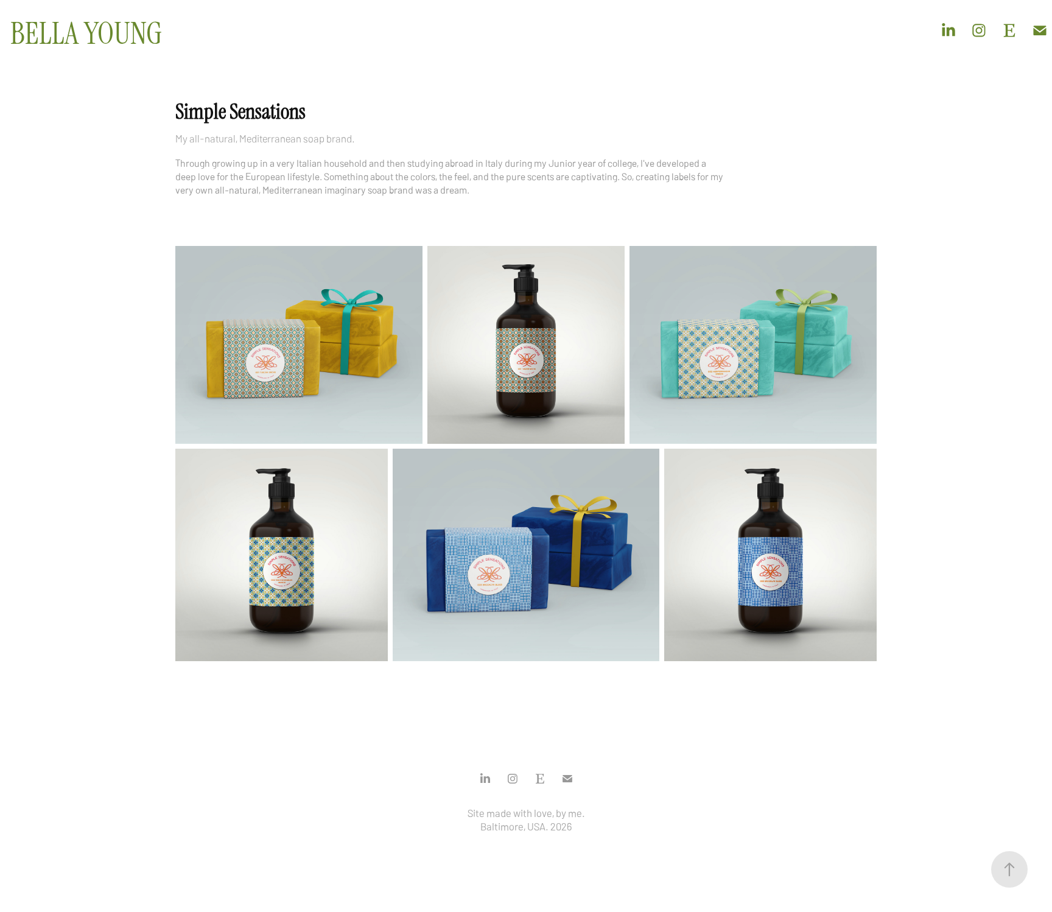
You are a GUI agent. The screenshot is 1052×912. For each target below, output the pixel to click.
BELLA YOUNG (86, 33)
